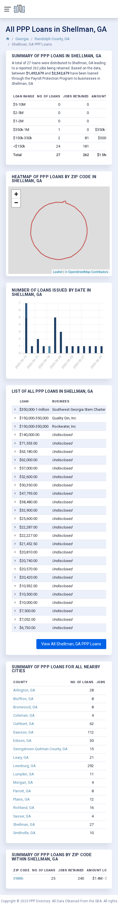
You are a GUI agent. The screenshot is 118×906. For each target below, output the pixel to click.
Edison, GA (22, 740)
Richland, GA (23, 807)
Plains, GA (21, 799)
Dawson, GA (23, 732)
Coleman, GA (24, 715)
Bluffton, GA (23, 699)
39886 (18, 878)
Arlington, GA (24, 690)
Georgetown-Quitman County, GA (40, 749)
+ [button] (16, 194)
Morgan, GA (23, 782)
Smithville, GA (24, 833)
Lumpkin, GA (23, 774)
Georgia (22, 39)
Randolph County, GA (52, 39)
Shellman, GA (24, 824)
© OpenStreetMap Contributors (86, 271)
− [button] (16, 202)
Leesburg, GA (24, 766)
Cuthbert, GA (23, 724)
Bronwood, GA (25, 707)
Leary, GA (21, 757)
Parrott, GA (22, 791)
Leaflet (57, 271)
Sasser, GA (22, 816)
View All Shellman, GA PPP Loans (71, 644)
